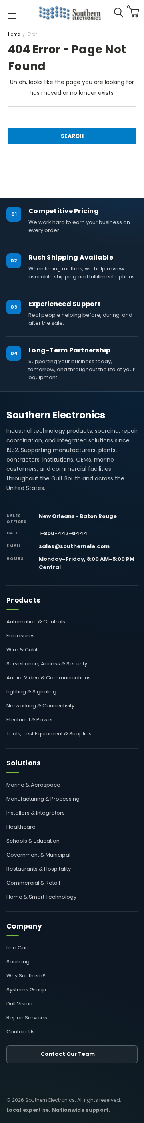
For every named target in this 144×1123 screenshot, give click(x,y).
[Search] (118, 12)
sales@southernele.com (74, 546)
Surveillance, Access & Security (46, 663)
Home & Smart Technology (41, 897)
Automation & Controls (35, 621)
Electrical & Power (29, 719)
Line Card (18, 947)
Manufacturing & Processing (43, 799)
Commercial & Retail (33, 883)
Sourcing (18, 961)
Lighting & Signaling (31, 691)
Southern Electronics (55, 415)
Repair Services (26, 1017)
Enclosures (20, 635)
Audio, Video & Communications (48, 677)
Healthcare (21, 827)
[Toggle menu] (12, 15)
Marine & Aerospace (33, 785)
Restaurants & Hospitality (38, 869)
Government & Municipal (38, 855)
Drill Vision (19, 1003)
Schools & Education (33, 841)
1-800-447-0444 (63, 533)
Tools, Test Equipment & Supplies (49, 733)
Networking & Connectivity (40, 705)
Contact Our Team (72, 1054)
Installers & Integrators (35, 813)
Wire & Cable (23, 649)
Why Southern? (26, 975)
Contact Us (20, 1031)
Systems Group (26, 989)
